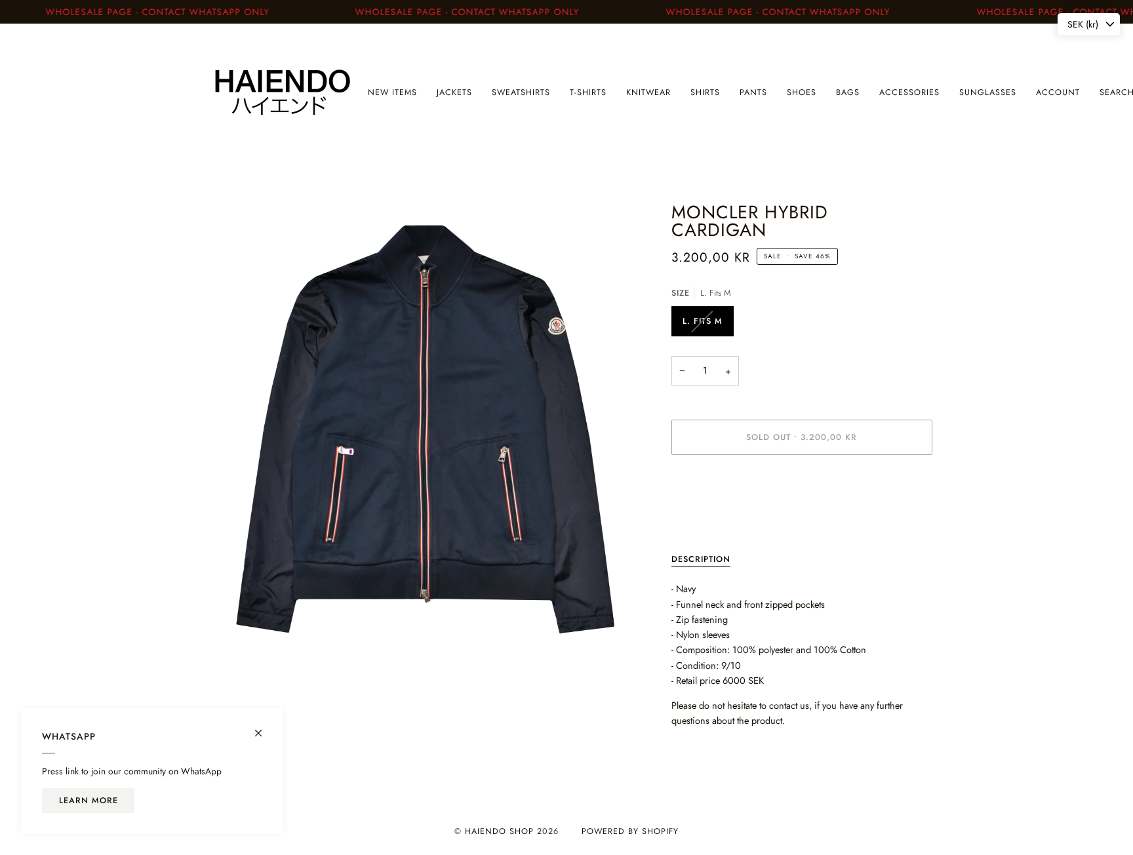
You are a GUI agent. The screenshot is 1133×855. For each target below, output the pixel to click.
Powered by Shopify (630, 831)
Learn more (88, 800)
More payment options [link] (715, 517)
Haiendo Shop (499, 831)
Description (700, 559)
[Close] (264, 727)
